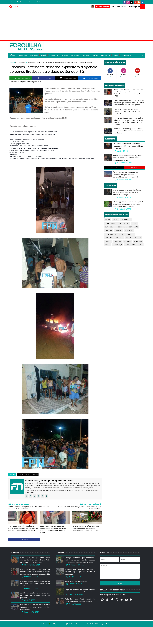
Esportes (75, 55)
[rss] (139, 2)
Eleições (108, 231)
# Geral (27, 475)
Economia (122, 227)
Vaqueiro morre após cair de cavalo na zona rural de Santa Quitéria (127, 111)
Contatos (20, 2)
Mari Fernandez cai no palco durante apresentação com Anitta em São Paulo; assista (35, 607)
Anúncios (30, 2)
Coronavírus (111, 223)
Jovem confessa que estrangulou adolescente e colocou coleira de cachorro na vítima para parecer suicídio (53, 529)
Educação (53, 55)
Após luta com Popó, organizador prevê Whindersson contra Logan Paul (80, 600)
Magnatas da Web (59, 624)
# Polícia (35, 475)
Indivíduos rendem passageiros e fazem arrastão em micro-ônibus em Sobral (128, 131)
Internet (119, 238)
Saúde (115, 55)
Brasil (107, 220)
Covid (134, 223)
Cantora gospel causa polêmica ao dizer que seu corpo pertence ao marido (35, 583)
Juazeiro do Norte (85, 7)
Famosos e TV (128, 234)
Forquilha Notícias (106, 624)
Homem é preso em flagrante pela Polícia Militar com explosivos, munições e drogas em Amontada (85, 528)
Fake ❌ (114, 168)
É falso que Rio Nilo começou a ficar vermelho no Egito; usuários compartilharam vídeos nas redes (127, 174)
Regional (34, 55)
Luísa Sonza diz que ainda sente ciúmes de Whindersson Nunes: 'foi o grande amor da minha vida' (35, 560)
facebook (24, 539)
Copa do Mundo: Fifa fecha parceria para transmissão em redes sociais (80, 590)
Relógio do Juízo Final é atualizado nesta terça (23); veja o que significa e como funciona (128, 146)
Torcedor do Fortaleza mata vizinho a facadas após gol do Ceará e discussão (80, 571)
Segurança (117, 245)
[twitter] (131, 2)
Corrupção (124, 223)
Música (138, 238)
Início (12, 2)
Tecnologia (126, 55)
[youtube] (135, 2)
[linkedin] (142, 2)
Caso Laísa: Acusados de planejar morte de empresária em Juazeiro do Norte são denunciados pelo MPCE (23, 528)
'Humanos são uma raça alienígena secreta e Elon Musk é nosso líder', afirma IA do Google (127, 192)
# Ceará (20, 475)
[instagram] (128, 2)
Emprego (64, 55)
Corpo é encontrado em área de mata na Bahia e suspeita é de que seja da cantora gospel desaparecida (35, 571)
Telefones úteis (43, 2)
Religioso (105, 55)
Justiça (129, 238)
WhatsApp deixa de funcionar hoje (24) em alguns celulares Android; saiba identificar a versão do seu (128, 204)
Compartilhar (24, 78)
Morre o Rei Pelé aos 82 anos (76, 581)
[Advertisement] (76, 24)
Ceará (43, 55)
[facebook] (124, 2)
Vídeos (13, 60)
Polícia (95, 55)
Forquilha (22, 55)
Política (85, 55)
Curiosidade (110, 227)
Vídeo (139, 245)
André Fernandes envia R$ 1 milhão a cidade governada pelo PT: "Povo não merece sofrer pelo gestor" (129, 103)
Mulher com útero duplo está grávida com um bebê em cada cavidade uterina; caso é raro (127, 157)
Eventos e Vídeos (112, 234)
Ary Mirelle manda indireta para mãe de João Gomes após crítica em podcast (35, 595)
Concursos (126, 220)
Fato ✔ (134, 168)
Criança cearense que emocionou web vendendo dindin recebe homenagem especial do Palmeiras (80, 560)
